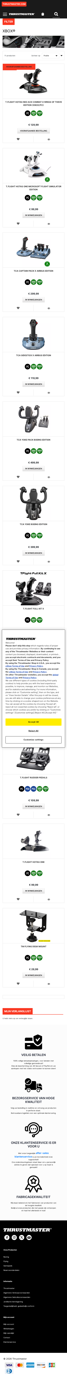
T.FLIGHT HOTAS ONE (33, 862)
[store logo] (22, 14)
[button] (18, 139)
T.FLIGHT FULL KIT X (33, 608)
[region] (33, 688)
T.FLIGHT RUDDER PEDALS (33, 777)
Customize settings (33, 740)
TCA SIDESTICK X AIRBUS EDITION (33, 355)
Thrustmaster (9, 1288)
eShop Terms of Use (15, 666)
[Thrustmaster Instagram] (14, 1237)
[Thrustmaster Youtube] (29, 1237)
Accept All (33, 722)
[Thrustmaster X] (21, 1237)
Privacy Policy (36, 666)
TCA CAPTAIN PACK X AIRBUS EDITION (33, 271)
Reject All (33, 731)
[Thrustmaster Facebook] (6, 1237)
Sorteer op (35, 56)
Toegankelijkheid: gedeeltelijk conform (18, 1306)
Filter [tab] (8, 21)
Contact (6, 1337)
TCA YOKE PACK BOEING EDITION (33, 439)
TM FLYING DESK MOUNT (33, 946)
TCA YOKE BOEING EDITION (33, 524)
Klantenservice (9, 1342)
